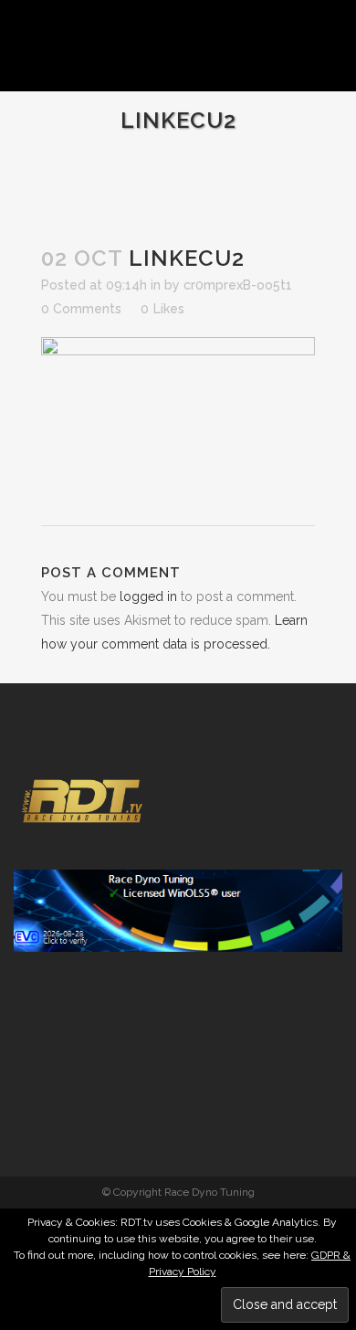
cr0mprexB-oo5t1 (237, 285)
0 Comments (81, 308)
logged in (148, 596)
